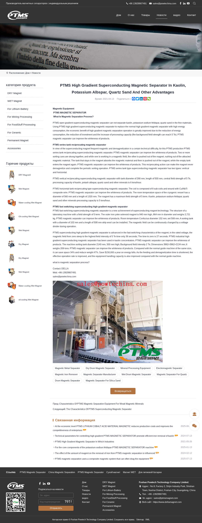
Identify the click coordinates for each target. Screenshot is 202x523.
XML (147, 519)
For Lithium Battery (17, 109)
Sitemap (140, 519)
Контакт (191, 15)
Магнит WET (129, 472)
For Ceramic (14, 132)
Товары (145, 15)
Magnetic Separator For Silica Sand (103, 380)
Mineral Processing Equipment (135, 368)
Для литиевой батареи (150, 472)
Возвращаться (123, 391)
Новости (161, 15)
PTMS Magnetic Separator (33, 472)
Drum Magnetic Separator (67, 380)
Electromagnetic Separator (169, 368)
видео (176, 15)
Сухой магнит (113, 472)
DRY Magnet (14, 93)
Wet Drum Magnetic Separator (136, 374)
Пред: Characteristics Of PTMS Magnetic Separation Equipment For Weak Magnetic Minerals (98, 404)
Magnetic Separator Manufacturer (99, 374)
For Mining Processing (19, 116)
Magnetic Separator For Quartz (172, 374)
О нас (131, 15)
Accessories (14, 148)
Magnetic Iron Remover (66, 374)
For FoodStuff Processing (21, 124)
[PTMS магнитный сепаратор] (18, 22)
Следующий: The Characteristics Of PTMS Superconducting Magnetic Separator (92, 409)
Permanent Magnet (17, 140)
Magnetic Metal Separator (67, 368)
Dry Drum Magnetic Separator (100, 368)
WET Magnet (14, 101)
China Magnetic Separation (61, 472)
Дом (118, 15)
